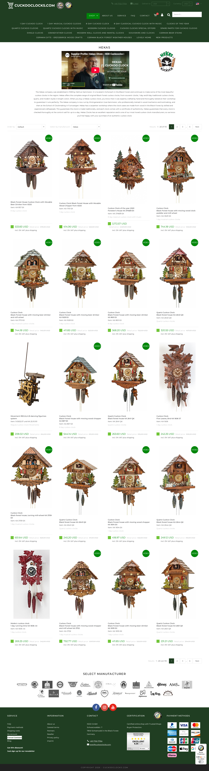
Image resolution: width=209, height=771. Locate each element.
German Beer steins (170, 33)
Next (197, 127)
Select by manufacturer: (60, 127)
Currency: (177, 4)
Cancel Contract (14, 737)
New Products (164, 37)
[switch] (201, 761)
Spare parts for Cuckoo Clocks (178, 28)
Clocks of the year (178, 24)
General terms (53, 727)
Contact (144, 16)
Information (55, 716)
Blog (9, 741)
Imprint (50, 741)
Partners (50, 731)
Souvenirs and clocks (142, 33)
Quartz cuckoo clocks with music (63, 28)
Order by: (11, 127)
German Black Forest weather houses (109, 37)
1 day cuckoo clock (31, 24)
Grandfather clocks (60, 33)
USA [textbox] (155, 4)
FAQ (133, 16)
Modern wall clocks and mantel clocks (100, 33)
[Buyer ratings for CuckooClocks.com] (138, 742)
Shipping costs (13, 731)
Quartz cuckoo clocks (25, 28)
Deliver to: (146, 4)
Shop (92, 16)
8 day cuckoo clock (97, 24)
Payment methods (15, 727)
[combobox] (161, 4)
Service (121, 16)
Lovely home (144, 37)
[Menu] (205, 745)
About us (107, 16)
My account (12, 734)
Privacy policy (53, 737)
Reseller (50, 734)
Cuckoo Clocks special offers (138, 28)
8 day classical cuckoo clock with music (138, 24)
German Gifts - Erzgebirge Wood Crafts (59, 37)
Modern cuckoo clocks (101, 28)
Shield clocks (35, 33)
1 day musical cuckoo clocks (64, 24)
